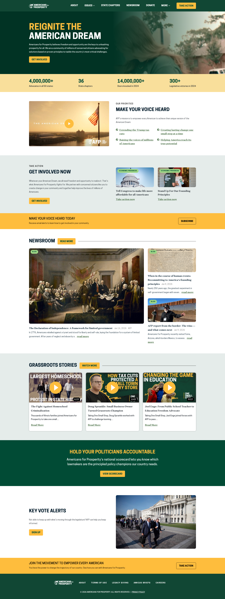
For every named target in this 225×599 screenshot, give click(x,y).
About (74, 5)
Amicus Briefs (142, 583)
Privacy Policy (138, 592)
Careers (161, 583)
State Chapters (110, 5)
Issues (88, 6)
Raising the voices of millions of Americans (136, 141)
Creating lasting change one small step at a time (177, 131)
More (164, 6)
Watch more (89, 366)
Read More (66, 241)
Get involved (41, 202)
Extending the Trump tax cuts (134, 131)
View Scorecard (112, 474)
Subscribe (187, 221)
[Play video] (69, 123)
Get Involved (41, 61)
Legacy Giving (120, 583)
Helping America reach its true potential (176, 141)
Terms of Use (99, 583)
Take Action (187, 7)
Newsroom (133, 5)
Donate (150, 6)
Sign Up (36, 533)
